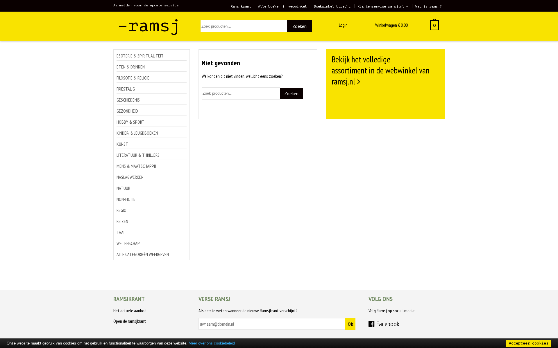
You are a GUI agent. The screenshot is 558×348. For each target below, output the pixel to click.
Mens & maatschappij (136, 166)
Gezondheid (127, 111)
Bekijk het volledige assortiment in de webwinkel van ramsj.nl (381, 70)
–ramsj (149, 25)
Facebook (387, 323)
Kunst (122, 144)
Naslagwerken (130, 177)
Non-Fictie (126, 199)
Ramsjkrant (241, 6)
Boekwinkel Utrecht (332, 6)
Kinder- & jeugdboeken (137, 133)
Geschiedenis (128, 100)
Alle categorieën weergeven (143, 254)
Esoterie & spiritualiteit (140, 56)
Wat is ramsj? (428, 6)
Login (343, 25)
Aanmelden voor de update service (145, 5)
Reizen (122, 221)
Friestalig (126, 89)
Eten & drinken (131, 67)
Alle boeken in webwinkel (282, 6)
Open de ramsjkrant (129, 321)
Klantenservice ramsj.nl (380, 6)
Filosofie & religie (133, 78)
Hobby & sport (130, 122)
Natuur (123, 188)
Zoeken (299, 26)
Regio (121, 210)
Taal (121, 232)
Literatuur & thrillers (138, 155)
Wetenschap (128, 243)
